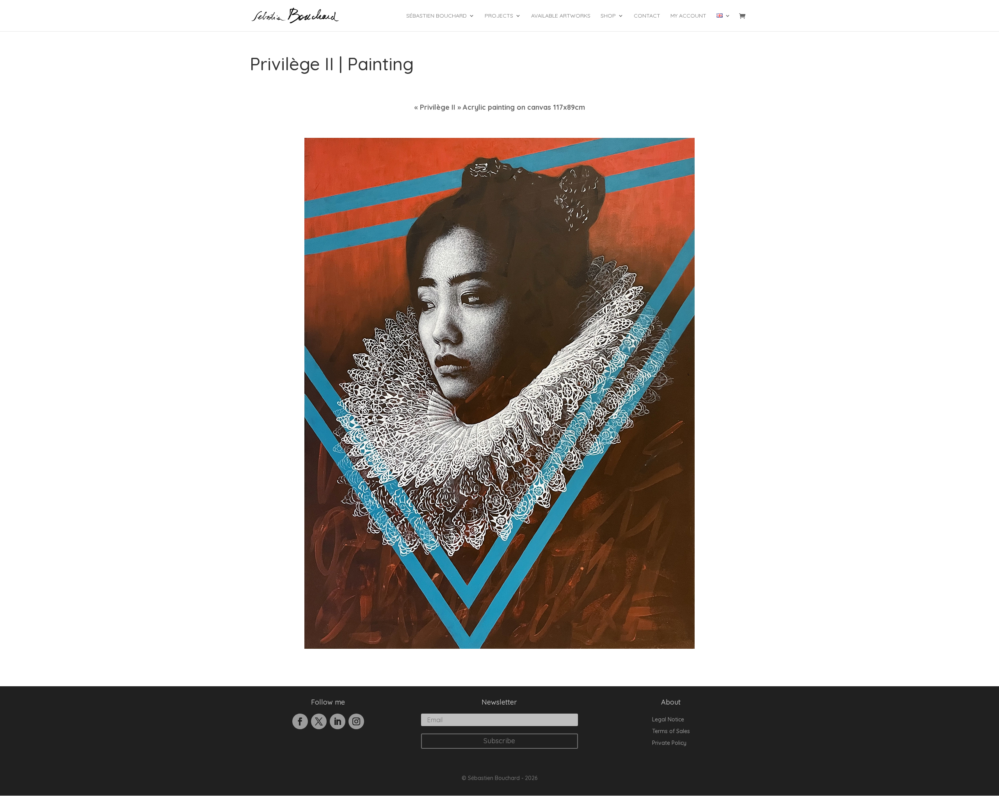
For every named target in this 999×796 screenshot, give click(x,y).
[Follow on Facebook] (300, 721)
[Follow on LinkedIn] (337, 721)
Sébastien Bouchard (436, 16)
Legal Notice (668, 720)
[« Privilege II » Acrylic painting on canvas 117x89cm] (499, 646)
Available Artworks (560, 16)
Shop (608, 16)
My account (688, 16)
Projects (499, 16)
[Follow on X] (319, 721)
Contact (647, 16)
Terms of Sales (671, 731)
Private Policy (669, 743)
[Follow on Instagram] (356, 721)
